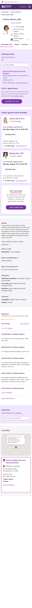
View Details (24, 323)
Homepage (5, 12)
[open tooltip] (28, 39)
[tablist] (16, 44)
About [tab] (17, 44)
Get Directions (20, 146)
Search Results (16, 12)
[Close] (24, 437)
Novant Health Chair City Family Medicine (15, 461)
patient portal (18, 96)
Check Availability (8, 485)
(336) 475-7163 (8, 80)
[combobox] (16, 65)
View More (5, 244)
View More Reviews (7, 398)
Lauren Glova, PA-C (17, 118)
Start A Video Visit (16, 207)
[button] (16, 447)
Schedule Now (10, 134)
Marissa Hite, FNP (16, 153)
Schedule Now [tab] (6, 44)
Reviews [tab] (24, 44)
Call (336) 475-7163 (12, 101)
